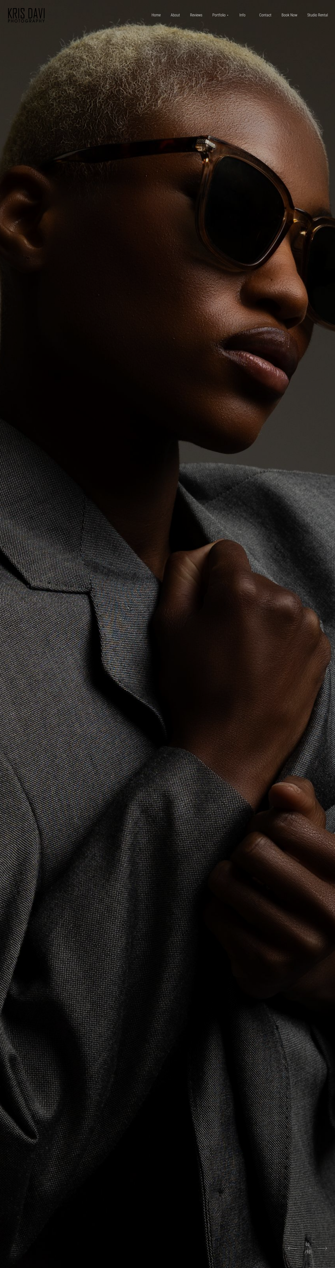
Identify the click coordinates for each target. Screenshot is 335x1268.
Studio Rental (317, 15)
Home (156, 15)
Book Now (289, 15)
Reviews (196, 15)
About (175, 15)
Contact (265, 15)
